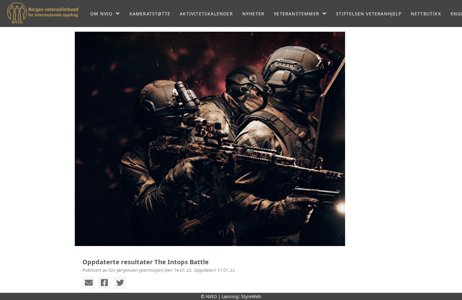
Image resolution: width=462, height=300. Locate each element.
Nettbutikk (426, 14)
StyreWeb (251, 296)
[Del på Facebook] (104, 282)
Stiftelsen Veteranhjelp (368, 14)
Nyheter (253, 14)
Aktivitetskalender (206, 14)
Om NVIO (101, 14)
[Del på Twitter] (120, 282)
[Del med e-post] (88, 282)
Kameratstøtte (150, 14)
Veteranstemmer (296, 14)
